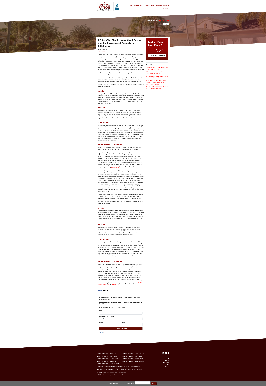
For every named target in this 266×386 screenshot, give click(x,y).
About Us (150, 22)
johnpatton (102, 51)
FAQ (163, 8)
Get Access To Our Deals (157, 56)
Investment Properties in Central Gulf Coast (133, 354)
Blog (152, 5)
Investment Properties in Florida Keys (106, 354)
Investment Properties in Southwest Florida (108, 364)
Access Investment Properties (161, 22)
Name (101, 311)
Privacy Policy (166, 362)
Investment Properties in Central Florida (132, 356)
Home (131, 5)
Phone (101, 322)
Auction (167, 8)
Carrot (121, 375)
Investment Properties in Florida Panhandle (133, 361)
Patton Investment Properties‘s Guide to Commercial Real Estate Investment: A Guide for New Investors (156, 82)
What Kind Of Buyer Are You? (107, 316)
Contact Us (166, 5)
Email (123, 322)
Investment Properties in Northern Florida (132, 359)
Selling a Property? (139, 5)
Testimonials (158, 5)
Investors (147, 5)
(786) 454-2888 (163, 20)
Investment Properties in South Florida (107, 356)
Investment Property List (163, 356)
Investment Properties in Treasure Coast (107, 359)
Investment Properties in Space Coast (106, 361)
